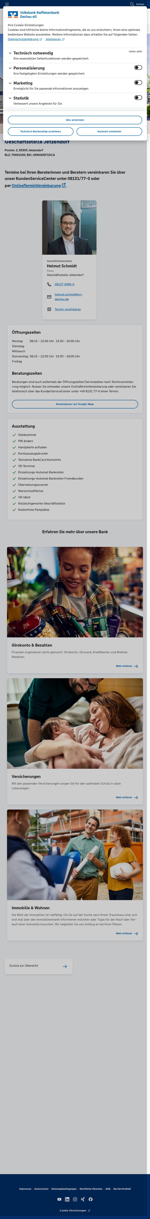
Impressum (53, 39)
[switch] (138, 67)
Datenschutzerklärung (23, 39)
